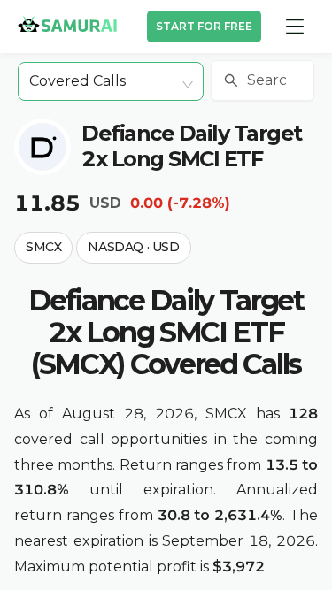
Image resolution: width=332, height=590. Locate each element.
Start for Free (204, 26)
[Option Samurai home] (67, 23)
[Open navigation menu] (294, 26)
